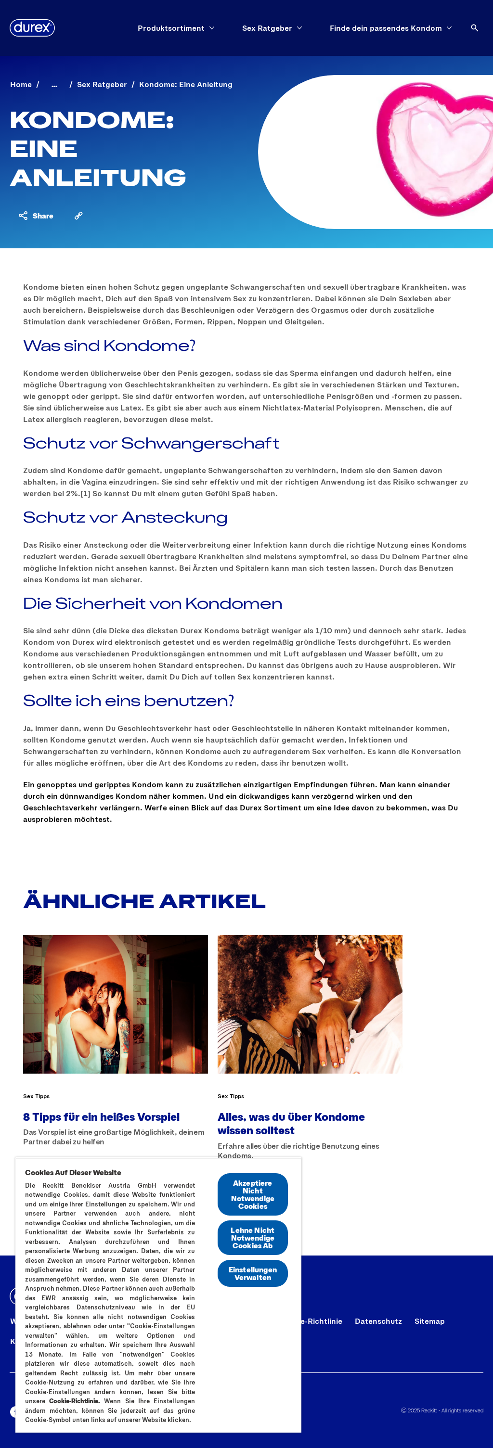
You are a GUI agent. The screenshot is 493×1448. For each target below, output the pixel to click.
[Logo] (32, 28)
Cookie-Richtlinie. (74, 1401)
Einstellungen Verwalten (253, 1273)
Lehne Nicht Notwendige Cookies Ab (252, 1237)
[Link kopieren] (78, 215)
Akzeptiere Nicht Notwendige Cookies (253, 1194)
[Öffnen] (474, 28)
